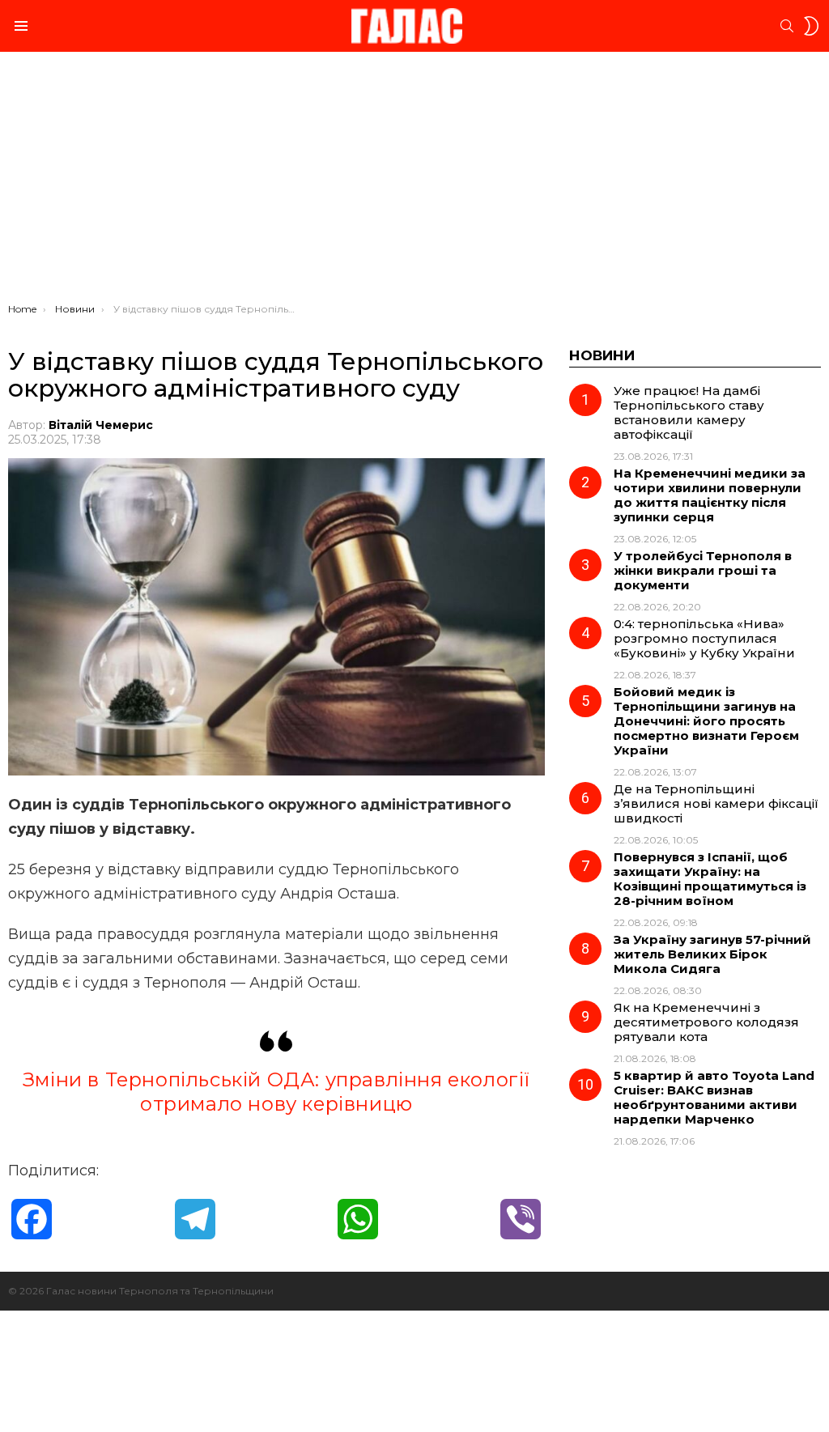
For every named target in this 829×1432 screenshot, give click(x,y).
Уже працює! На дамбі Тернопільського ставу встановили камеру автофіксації (689, 412)
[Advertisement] (414, 181)
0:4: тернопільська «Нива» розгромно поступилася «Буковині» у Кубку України (704, 638)
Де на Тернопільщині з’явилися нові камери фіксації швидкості (716, 803)
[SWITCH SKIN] (811, 26)
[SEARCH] (786, 26)
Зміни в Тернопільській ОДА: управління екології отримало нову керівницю (276, 1091)
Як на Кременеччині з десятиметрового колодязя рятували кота (706, 1022)
